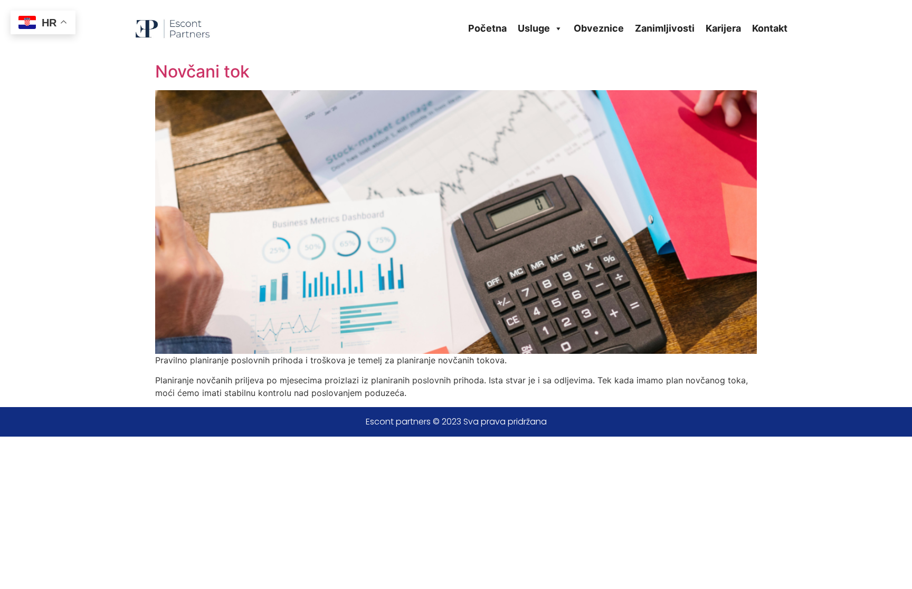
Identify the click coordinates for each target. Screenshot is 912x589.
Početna (487, 28)
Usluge (534, 28)
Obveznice (599, 28)
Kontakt (769, 28)
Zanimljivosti (665, 28)
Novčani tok (202, 71)
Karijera (723, 28)
